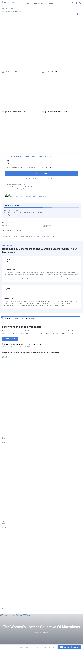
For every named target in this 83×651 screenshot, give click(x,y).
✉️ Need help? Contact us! (69, 647)
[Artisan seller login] (72, 3)
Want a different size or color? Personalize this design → (41, 178)
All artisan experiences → (27, 339)
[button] (41, 40)
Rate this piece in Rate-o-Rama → (45, 236)
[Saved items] (76, 3)
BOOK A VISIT (10, 339)
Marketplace (5, 8)
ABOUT (50, 3)
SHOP (28, 3)
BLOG (59, 3)
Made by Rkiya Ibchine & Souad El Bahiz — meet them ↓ (30, 196)
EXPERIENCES (39, 3)
